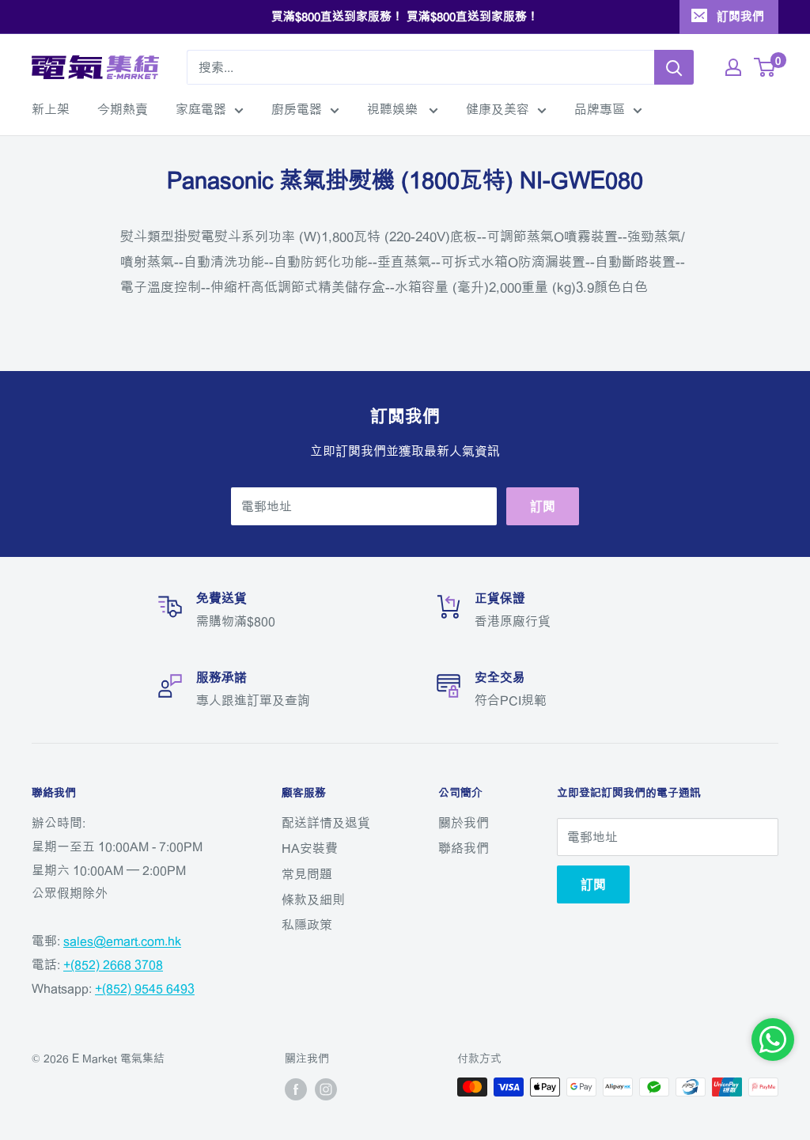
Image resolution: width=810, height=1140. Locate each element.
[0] (765, 67)
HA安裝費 (310, 848)
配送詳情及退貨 (326, 822)
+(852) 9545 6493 (145, 988)
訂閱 (542, 506)
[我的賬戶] (733, 67)
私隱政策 (307, 924)
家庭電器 (201, 109)
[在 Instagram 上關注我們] (326, 1089)
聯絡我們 (463, 848)
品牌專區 (599, 109)
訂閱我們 (740, 16)
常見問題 (307, 874)
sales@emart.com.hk (122, 940)
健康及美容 (497, 109)
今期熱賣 (122, 109)
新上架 (51, 109)
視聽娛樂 (394, 109)
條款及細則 (313, 899)
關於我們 (463, 822)
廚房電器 (296, 109)
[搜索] (674, 67)
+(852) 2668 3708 (113, 964)
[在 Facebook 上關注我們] (296, 1089)
